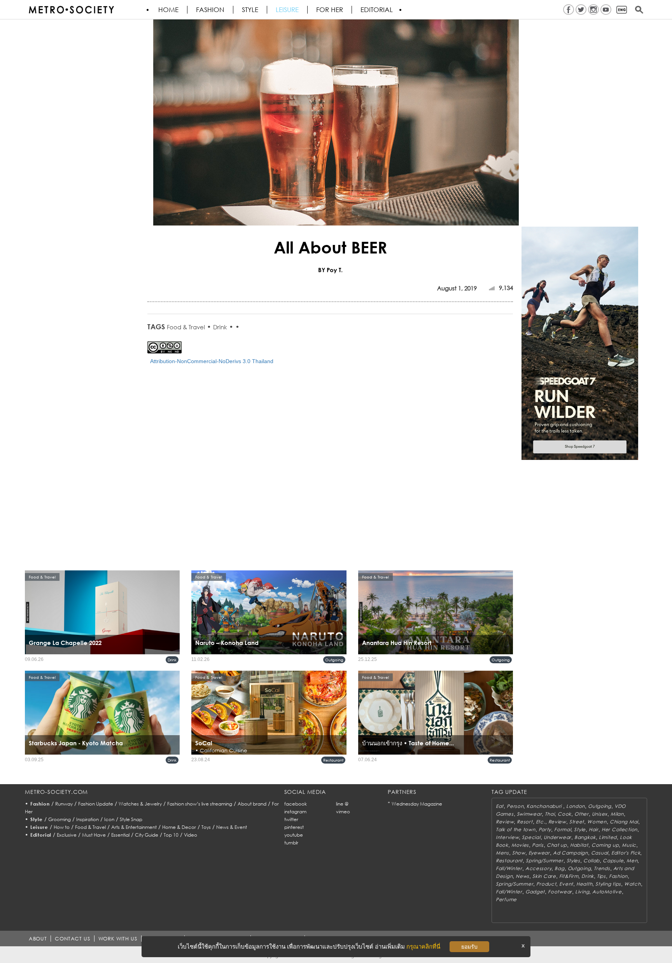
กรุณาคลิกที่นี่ (423, 946)
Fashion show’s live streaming (199, 804)
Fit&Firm (569, 876)
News (522, 876)
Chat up (557, 845)
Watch (632, 884)
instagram (295, 811)
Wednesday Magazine (417, 804)
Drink (220, 326)
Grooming (59, 819)
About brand (252, 804)
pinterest (294, 827)
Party (545, 829)
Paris (538, 845)
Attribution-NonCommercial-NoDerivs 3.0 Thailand (211, 361)
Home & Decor (179, 827)
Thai (550, 814)
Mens (502, 853)
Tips (601, 876)
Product (546, 884)
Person (515, 806)
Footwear (560, 892)
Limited (608, 837)
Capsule (613, 860)
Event (566, 884)
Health (584, 884)
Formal (562, 829)
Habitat (579, 845)
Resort (524, 822)
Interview (507, 837)
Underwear (557, 837)
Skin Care (544, 876)
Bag (559, 868)
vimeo (343, 811)
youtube (293, 835)
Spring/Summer (544, 860)
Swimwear (529, 814)
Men (631, 860)
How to (62, 827)
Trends (602, 868)
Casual (599, 853)
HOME (168, 10)
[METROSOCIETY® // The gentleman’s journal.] (71, 10)
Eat (500, 806)
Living (582, 892)
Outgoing (334, 659)
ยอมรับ (469, 947)
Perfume (506, 899)
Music (629, 845)
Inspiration (87, 819)
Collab (591, 860)
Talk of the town (516, 829)
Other (581, 814)
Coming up (605, 845)
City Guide (146, 835)
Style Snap (131, 819)
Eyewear (539, 853)
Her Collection (619, 829)
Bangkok (585, 837)
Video (190, 835)
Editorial (376, 10)
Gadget (535, 892)
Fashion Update (95, 804)
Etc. (540, 822)
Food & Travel (186, 326)
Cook (564, 814)
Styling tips (608, 884)
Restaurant (333, 760)
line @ (342, 804)
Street (576, 822)
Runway (64, 804)
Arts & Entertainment (134, 827)
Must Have (94, 835)
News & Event (231, 827)
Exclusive (67, 835)
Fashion (210, 10)
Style (250, 10)
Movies (520, 845)
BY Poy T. (330, 269)
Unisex (599, 814)
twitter (291, 819)
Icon (109, 819)
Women (597, 822)
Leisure (287, 10)
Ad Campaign (570, 853)
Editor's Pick (625, 853)
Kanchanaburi (545, 806)
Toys (206, 827)
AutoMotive (606, 892)
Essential (120, 835)
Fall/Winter (509, 868)
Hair (593, 829)
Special (531, 837)
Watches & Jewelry (140, 804)
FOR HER (329, 10)
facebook (295, 804)
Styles (573, 860)
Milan (617, 814)
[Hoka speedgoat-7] (580, 343)
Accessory (538, 868)
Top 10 (171, 835)
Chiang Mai (624, 822)
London (575, 806)
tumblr (291, 843)
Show (518, 853)
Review (505, 822)
